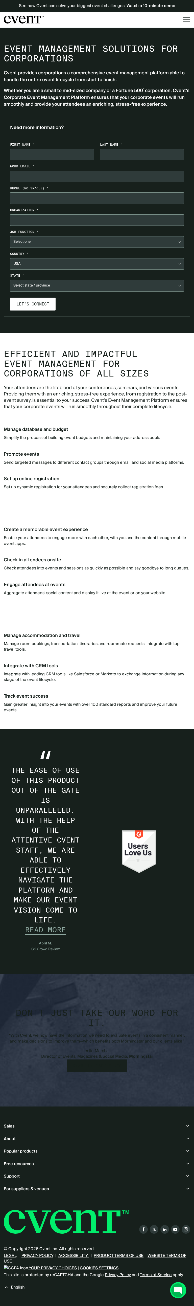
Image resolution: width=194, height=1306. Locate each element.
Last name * (111, 144)
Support (12, 1176)
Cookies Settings (99, 1268)
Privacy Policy (118, 1274)
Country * (19, 253)
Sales (9, 1126)
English (18, 1287)
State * (17, 275)
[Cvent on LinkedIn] (164, 1229)
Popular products (21, 1151)
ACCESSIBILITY (73, 1255)
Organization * (24, 210)
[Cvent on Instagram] (186, 1229)
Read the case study (97, 1066)
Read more (45, 930)
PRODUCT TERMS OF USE (118, 1255)
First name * (22, 144)
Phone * (29, 188)
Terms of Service (156, 1274)
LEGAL (10, 1255)
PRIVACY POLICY (37, 1255)
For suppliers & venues (26, 1189)
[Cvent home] (24, 19)
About (10, 1139)
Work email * (22, 166)
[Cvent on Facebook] (143, 1229)
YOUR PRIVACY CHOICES (52, 1268)
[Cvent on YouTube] (175, 1229)
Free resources (19, 1164)
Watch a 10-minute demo (151, 5)
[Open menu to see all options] (186, 19)
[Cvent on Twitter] (154, 1229)
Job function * (24, 231)
